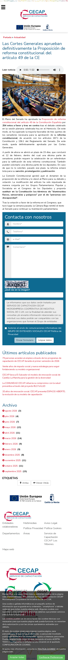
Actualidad (19, 37)
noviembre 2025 (12, 460)
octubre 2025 (11, 466)
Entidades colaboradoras (10, 524)
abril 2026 (9, 433)
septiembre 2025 (13, 471)
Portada (7, 37)
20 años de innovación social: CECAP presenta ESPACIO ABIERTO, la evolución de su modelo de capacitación (33, 393)
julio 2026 (9, 416)
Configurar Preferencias (51, 657)
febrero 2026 (11, 444)
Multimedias (30, 523)
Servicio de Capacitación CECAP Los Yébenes (51, 539)
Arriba (25, 482)
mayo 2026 (10, 427)
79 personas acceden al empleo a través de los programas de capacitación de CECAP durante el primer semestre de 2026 (31, 360)
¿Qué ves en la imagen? (17, 289)
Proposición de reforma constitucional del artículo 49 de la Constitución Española (34, 121)
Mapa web (8, 549)
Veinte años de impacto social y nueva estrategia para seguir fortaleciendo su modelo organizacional (30, 368)
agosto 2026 (10, 410)
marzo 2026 (10, 438)
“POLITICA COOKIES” (46, 649)
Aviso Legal (50, 523)
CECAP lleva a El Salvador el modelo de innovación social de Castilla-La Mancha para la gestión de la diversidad (31, 376)
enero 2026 (10, 449)
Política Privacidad (33, 528)
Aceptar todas (17, 657)
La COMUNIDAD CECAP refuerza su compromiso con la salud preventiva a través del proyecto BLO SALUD (31, 385)
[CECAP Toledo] (34, 14)
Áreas (26, 533)
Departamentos (11, 533)
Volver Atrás (42, 482)
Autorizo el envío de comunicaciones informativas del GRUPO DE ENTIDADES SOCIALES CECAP (35, 331)
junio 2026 (9, 421)
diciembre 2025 (12, 455)
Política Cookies (53, 528)
